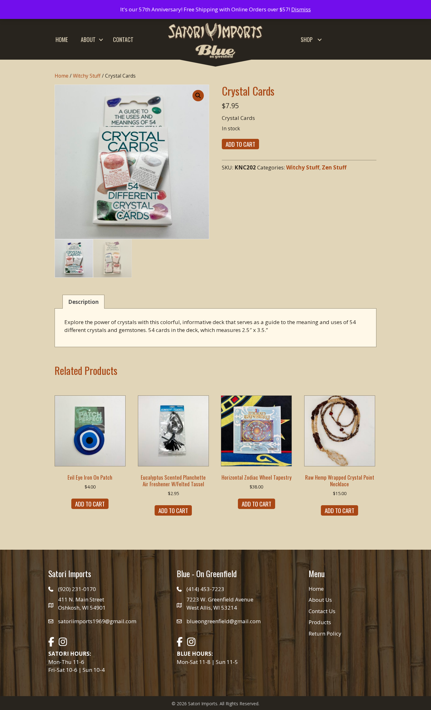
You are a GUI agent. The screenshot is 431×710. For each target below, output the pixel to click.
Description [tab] (83, 301)
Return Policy (325, 633)
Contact (123, 39)
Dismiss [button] (301, 9)
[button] (101, 39)
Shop (307, 39)
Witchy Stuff (87, 75)
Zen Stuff (334, 167)
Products (320, 622)
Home (62, 39)
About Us (320, 599)
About (88, 39)
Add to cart (240, 143)
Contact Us (322, 611)
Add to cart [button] (90, 503)
